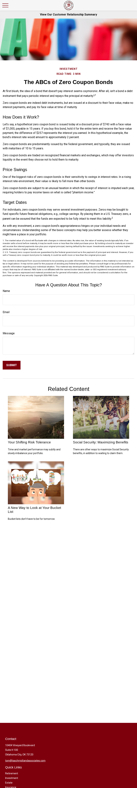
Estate (8, 782)
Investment (11, 778)
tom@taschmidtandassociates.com (25, 760)
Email (6, 312)
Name (6, 291)
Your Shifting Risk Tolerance (29, 442)
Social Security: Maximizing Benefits (100, 442)
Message (9, 333)
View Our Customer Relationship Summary (68, 14)
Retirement (11, 773)
